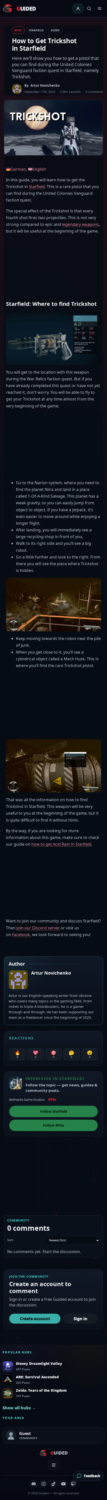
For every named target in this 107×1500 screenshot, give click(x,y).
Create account (35, 1318)
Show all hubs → (19, 1408)
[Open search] (89, 8)
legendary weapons (80, 224)
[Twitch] (73, 1484)
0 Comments (94, 92)
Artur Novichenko (45, 85)
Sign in (80, 1318)
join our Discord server (38, 928)
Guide (55, 30)
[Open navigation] (100, 8)
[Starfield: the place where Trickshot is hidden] (53, 604)
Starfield (36, 30)
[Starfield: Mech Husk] (53, 765)
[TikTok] (53, 1484)
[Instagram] (44, 1484)
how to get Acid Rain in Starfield (61, 844)
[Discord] (34, 1484)
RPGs (18, 30)
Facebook (21, 934)
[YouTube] (63, 1484)
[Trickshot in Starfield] (53, 338)
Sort (10, 1240)
